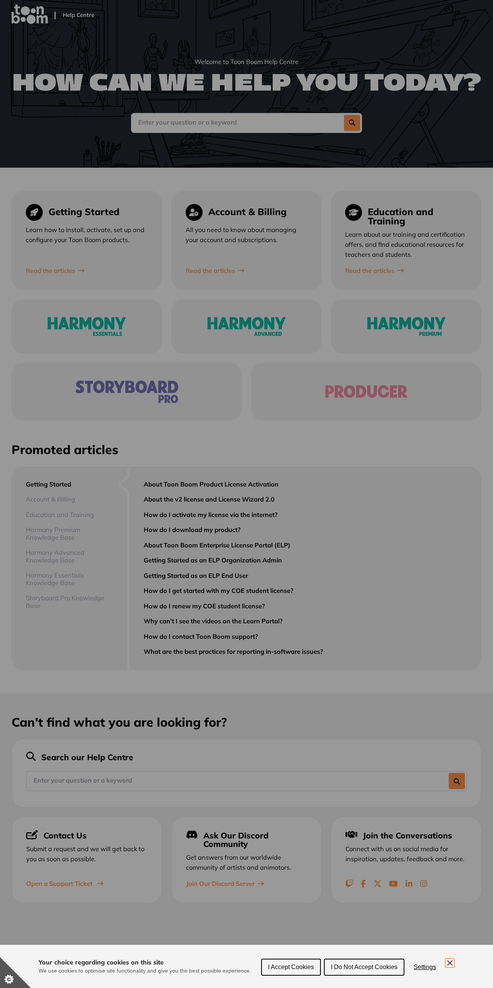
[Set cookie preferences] (15, 972)
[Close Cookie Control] (449, 963)
